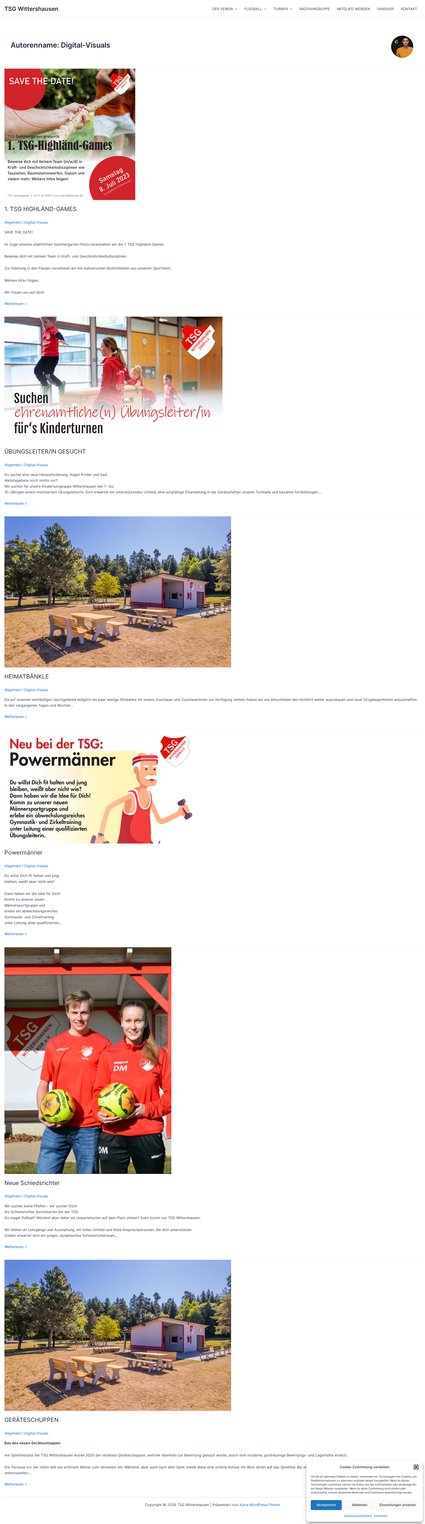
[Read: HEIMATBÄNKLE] (117, 591)
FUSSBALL (253, 9)
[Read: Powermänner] (100, 786)
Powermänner (23, 852)
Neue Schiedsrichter (32, 1182)
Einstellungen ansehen (398, 1505)
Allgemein (12, 222)
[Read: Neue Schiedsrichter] (87, 1060)
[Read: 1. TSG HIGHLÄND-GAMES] (69, 134)
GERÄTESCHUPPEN (31, 1419)
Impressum (380, 1515)
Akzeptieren (326, 1505)
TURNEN (280, 9)
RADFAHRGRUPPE (314, 9)
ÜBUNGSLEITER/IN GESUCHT (45, 451)
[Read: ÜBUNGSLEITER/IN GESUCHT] (113, 379)
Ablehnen (359, 1505)
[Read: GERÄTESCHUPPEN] (117, 1335)
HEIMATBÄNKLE (26, 676)
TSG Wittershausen (31, 8)
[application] (235, 9)
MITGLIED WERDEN (353, 9)
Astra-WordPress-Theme (259, 1505)
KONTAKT (409, 9)
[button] (416, 1467)
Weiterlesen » (15, 303)
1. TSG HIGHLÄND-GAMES (40, 209)
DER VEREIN (222, 9)
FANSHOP (385, 9)
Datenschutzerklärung (358, 1515)
